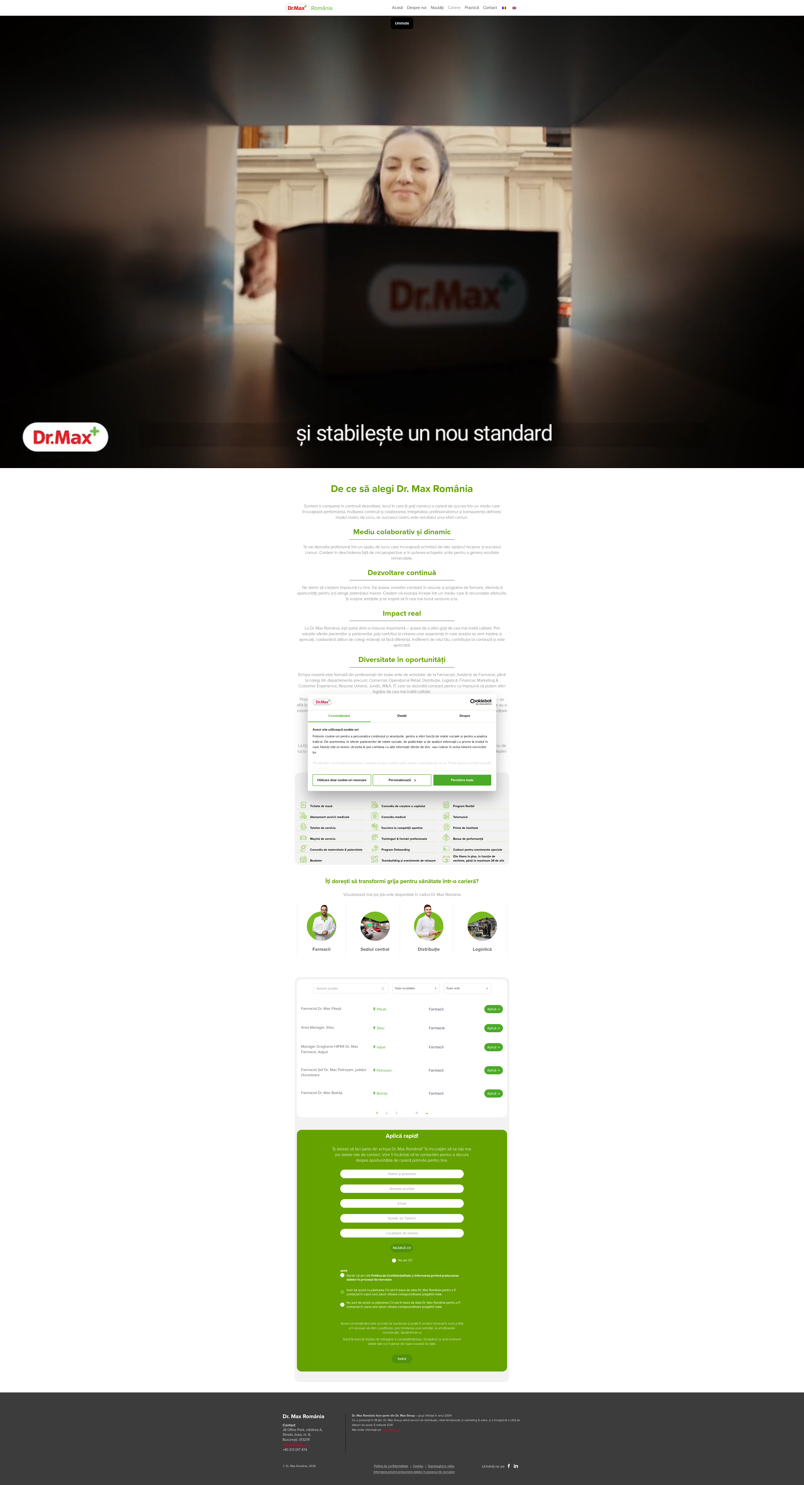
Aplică (492, 1009)
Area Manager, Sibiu (317, 1027)
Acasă (397, 7)
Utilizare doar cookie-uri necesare (341, 780)
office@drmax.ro (295, 1444)
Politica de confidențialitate (391, 1466)
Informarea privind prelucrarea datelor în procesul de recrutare (414, 1472)
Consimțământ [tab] (339, 716)
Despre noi (416, 7)
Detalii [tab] (402, 716)
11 (417, 1113)
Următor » (426, 1113)
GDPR (344, 1270)
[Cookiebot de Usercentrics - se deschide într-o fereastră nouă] (473, 702)
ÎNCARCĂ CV (402, 1248)
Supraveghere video (441, 1466)
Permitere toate (462, 780)
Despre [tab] (465, 716)
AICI (326, 768)
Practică (472, 7)
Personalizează (400, 780)
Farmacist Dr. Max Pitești (321, 1008)
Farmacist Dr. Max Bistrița (321, 1092)
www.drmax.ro (391, 1430)
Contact (490, 7)
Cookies (418, 1466)
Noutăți (437, 7)
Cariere (454, 7)
